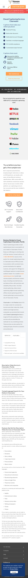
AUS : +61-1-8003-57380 (14, 91)
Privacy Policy (14, 569)
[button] (3, 6)
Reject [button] (13, 574)
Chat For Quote (18, 7)
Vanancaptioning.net (18, 576)
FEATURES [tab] (16, 335)
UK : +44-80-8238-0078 (20, 89)
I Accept (14, 572)
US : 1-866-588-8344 (7, 89)
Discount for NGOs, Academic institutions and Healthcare (15, 58)
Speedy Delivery (10, 62)
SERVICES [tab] (7, 335)
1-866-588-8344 (8, 256)
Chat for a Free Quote (14, 195)
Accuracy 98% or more (12, 67)
